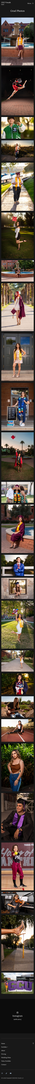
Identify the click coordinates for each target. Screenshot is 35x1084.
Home (3, 1043)
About (3, 1050)
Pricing (3, 1054)
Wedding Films (6, 1057)
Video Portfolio (6, 1061)
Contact (3, 1064)
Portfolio (4, 1047)
